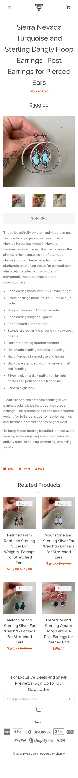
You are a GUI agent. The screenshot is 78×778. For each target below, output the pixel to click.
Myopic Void (39, 91)
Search (39, 722)
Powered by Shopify (52, 753)
